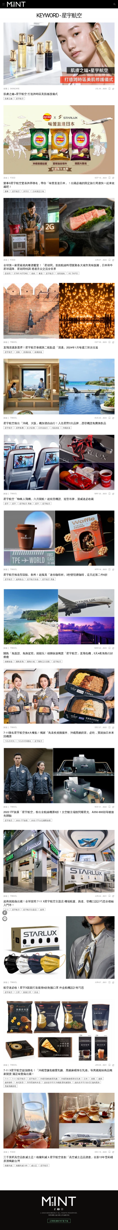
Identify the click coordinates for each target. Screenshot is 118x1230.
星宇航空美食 (33, 579)
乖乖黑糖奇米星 (34, 1082)
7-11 (7, 909)
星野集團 (20, 427)
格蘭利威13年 (22, 1165)
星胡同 (8, 273)
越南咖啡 (9, 1082)
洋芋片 (26, 191)
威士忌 (34, 1165)
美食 (5, 177)
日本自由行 (43, 427)
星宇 (7, 503)
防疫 (36, 992)
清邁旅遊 (27, 352)
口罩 (18, 992)
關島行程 (31, 661)
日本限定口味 (38, 191)
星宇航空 (20, 98)
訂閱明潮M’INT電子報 (59, 1220)
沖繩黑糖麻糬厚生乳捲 (70, 1078)
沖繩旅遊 (66, 427)
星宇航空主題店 (30, 909)
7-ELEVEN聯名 (24, 741)
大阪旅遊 (55, 427)
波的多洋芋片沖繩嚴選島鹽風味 (57, 1082)
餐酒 (41, 273)
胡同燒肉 (61, 273)
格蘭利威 (9, 1165)
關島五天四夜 (44, 661)
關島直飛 (20, 661)
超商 (42, 909)
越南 (100, 1078)
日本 (86, 1078)
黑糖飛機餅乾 (10, 1086)
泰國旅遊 (38, 352)
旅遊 (5, 342)
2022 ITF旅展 (22, 820)
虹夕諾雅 (31, 427)
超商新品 (20, 579)
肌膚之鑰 (9, 98)
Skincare (15, 88)
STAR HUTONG (21, 273)
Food (12, 177)
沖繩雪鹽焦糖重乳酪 (49, 1078)
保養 (5, 88)
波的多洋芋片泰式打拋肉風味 (87, 1082)
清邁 (18, 352)
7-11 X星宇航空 (19, 1078)
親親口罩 (27, 992)
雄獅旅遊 (9, 661)
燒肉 (33, 273)
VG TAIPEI (73, 273)
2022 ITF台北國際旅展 (41, 820)
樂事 (7, 191)
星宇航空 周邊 (25, 503)
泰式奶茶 (20, 1082)
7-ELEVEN (9, 741)
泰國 (93, 1078)
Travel (13, 342)
